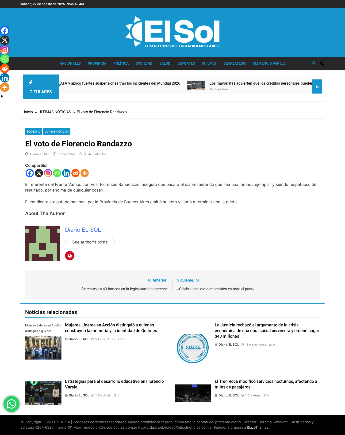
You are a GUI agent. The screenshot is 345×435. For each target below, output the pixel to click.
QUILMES (209, 63)
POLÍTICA (121, 63)
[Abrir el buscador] (314, 63)
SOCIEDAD (144, 63)
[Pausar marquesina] (317, 86)
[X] (39, 173)
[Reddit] (75, 173)
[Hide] (2, 96)
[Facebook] (30, 173)
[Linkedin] (66, 173)
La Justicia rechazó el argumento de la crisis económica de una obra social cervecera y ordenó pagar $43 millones (267, 331)
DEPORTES (186, 63)
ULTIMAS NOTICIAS (57, 131)
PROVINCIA (97, 63)
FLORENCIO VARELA (269, 63)
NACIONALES (70, 63)
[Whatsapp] (57, 173)
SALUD (164, 63)
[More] (84, 173)
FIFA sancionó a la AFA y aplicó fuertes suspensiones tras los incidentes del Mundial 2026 (89, 83)
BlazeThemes (257, 427)
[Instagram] (48, 173)
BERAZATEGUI (234, 63)
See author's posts (90, 242)
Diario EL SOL (40, 154)
